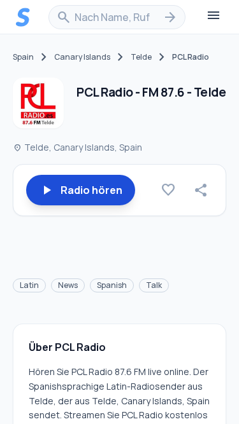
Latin (29, 285)
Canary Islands (82, 57)
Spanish (112, 285)
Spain (23, 57)
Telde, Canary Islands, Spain (77, 147)
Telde (141, 57)
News (68, 285)
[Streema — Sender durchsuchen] (23, 17)
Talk (154, 285)
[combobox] (116, 17)
